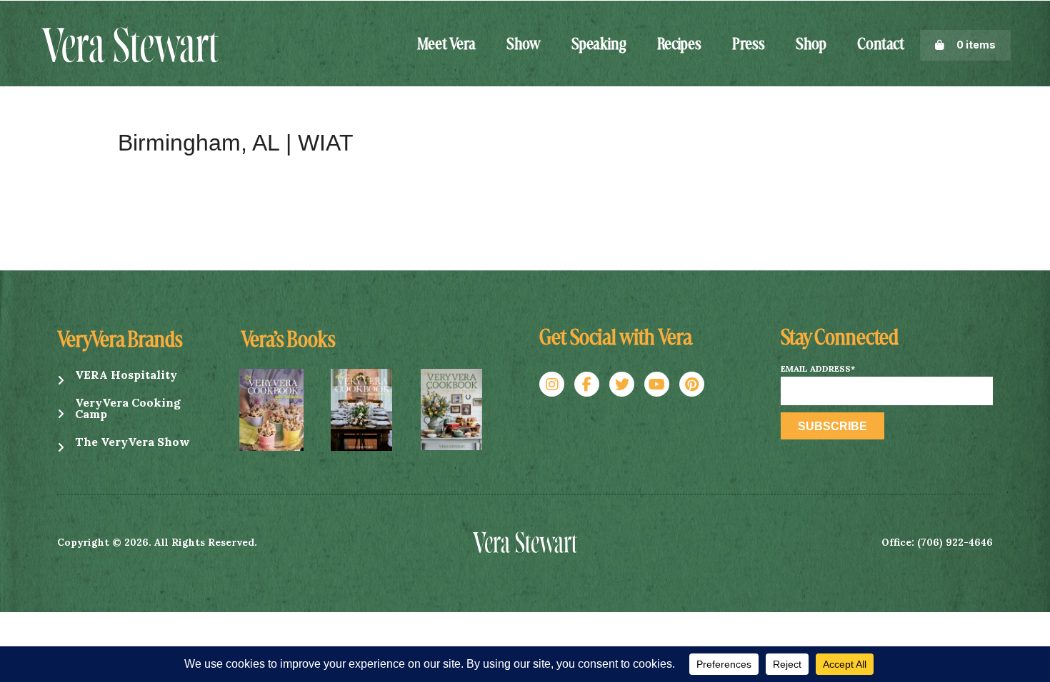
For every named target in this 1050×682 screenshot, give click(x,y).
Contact (880, 45)
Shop (811, 45)
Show (523, 45)
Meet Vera (446, 45)
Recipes (679, 45)
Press (748, 45)
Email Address (818, 369)
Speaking (598, 45)
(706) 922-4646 (955, 542)
